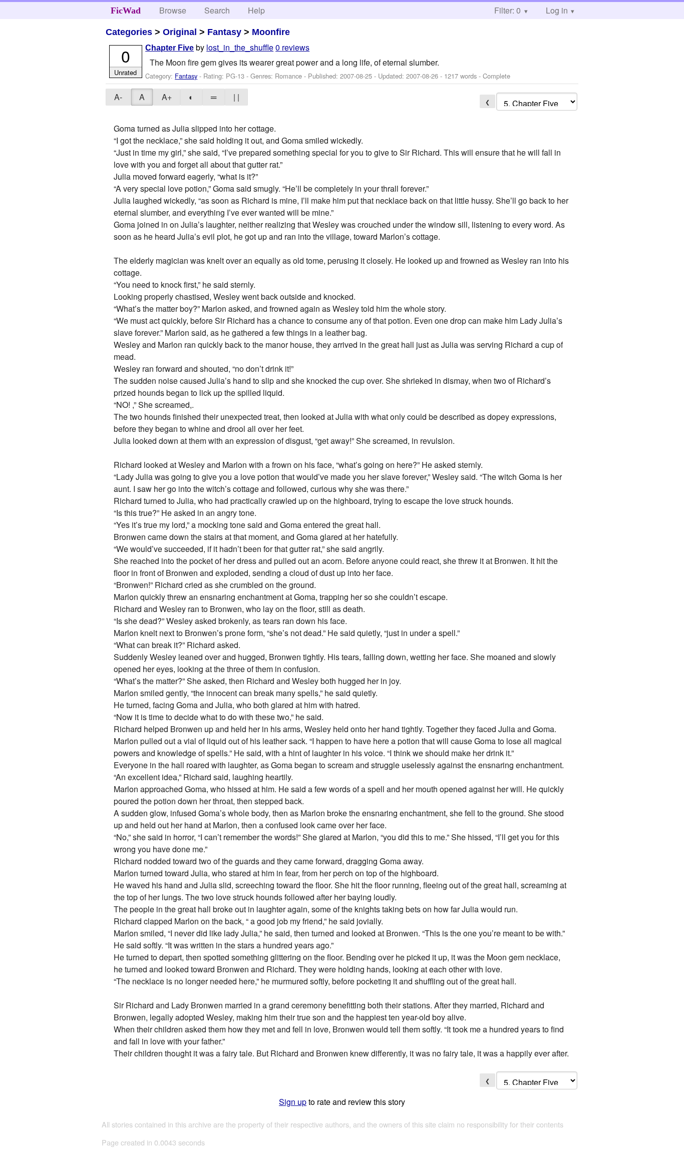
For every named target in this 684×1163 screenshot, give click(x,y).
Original (180, 32)
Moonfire (271, 32)
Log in (557, 10)
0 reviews (292, 47)
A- (118, 97)
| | (236, 97)
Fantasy (224, 32)
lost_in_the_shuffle (239, 47)
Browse (172, 10)
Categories (129, 32)
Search (217, 10)
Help (256, 10)
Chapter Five (169, 48)
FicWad (126, 11)
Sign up (292, 1101)
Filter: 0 (507, 10)
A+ (167, 97)
